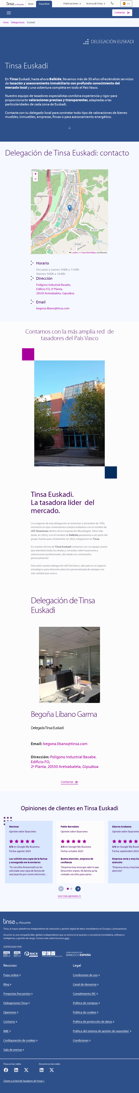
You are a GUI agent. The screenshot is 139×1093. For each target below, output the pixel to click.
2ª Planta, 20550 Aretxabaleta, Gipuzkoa (64, 766)
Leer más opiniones (68, 896)
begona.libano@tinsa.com (52, 308)
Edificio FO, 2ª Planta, (49, 289)
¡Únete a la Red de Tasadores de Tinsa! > (24, 1081)
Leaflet (74, 252)
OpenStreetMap (88, 252)
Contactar (67, 782)
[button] (69, 208)
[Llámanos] (113, 3)
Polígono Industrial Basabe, (53, 285)
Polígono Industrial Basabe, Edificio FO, (63, 759)
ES (128, 3)
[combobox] (126, 4)
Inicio (6, 22)
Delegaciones (18, 22)
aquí (67, 938)
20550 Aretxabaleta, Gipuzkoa (55, 293)
